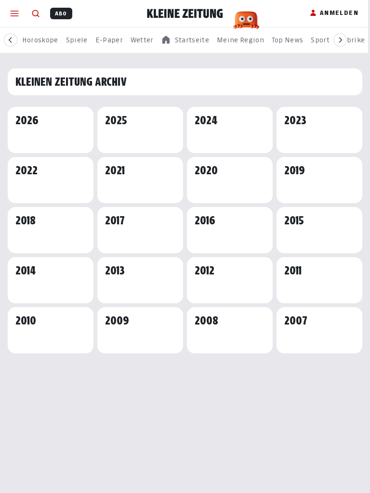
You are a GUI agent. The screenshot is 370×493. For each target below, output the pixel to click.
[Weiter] (340, 40)
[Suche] (35, 13)
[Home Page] (185, 13)
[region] (185, 40)
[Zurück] (10, 40)
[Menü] (14, 13)
